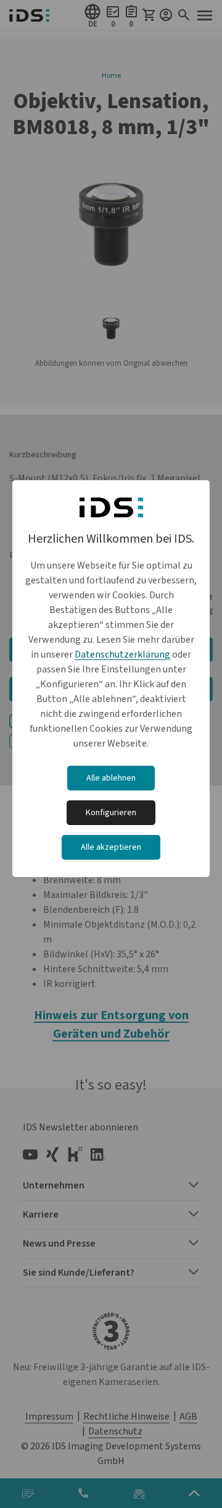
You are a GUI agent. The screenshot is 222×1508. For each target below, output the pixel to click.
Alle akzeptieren (111, 847)
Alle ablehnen (111, 778)
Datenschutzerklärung (122, 654)
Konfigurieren (111, 813)
